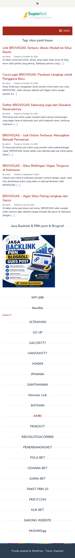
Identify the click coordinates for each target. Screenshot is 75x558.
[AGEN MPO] (37, 14)
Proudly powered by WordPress (27, 550)
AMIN (37, 416)
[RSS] (37, 3)
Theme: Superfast (54, 550)
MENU (66, 30)
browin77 (7, 315)
